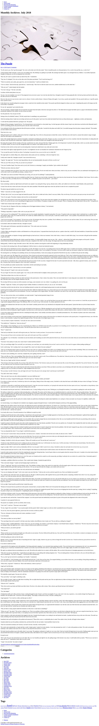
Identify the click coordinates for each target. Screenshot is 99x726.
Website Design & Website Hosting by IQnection (13, 724)
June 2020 (6, 679)
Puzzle (34, 644)
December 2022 (8, 662)
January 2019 (7, 690)
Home (5, 2)
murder (78, 705)
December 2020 (8, 672)
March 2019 (7, 689)
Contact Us (6, 8)
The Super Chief (53, 707)
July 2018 (6, 697)
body (16, 705)
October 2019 (7, 685)
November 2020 (8, 673)
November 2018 (8, 693)
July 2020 (6, 678)
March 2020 (7, 682)
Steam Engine (37, 707)
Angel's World (7, 7)
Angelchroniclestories (9, 653)
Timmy (57, 707)
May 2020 (6, 680)
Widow (74, 707)
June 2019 (6, 687)
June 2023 (6, 661)
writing (37, 644)
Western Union (67, 707)
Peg (95, 705)
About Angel (7, 3)
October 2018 (7, 694)
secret (18, 707)
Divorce (21, 644)
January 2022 (7, 664)
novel (26, 644)
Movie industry (71, 706)
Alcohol (3, 644)
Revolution (15, 707)
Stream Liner (43, 707)
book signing (11, 644)
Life (58, 706)
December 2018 (8, 691)
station (32, 707)
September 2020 (8, 675)
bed (13, 706)
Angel (8, 67)
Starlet (28, 707)
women (77, 707)
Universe (60, 707)
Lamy (52, 705)
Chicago (20, 705)
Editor (32, 705)
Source (24, 707)
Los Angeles (63, 706)
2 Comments (13, 67)
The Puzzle (6, 63)
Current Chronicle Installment (11, 6)
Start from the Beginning (10, 4)
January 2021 (7, 671)
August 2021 (7, 665)
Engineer (36, 706)
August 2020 (7, 676)
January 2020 (7, 683)
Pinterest (6, 720)
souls (21, 707)
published (30, 644)
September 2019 (8, 686)
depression (16, 644)
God (24, 644)
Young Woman (87, 707)
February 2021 (7, 669)
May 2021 (6, 666)
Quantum (10, 707)
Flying (40, 705)
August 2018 (7, 696)
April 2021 (6, 668)
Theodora (48, 707)
